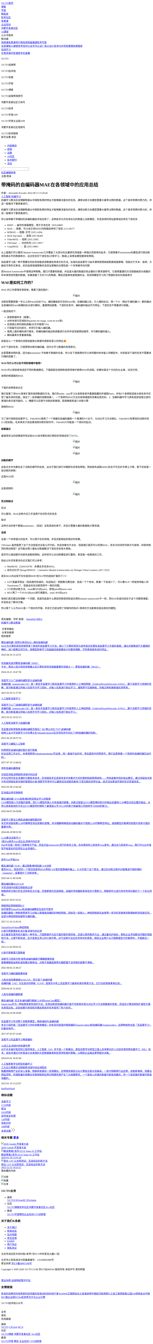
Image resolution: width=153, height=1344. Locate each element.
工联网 (118, 1293)
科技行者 (54, 1293)
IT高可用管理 (8, 952)
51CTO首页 (7, 3)
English (10, 1241)
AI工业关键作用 (15, 1046)
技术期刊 (12, 160)
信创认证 (27, 46)
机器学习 (6, 622)
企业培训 (6, 24)
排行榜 (19, 42)
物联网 (19, 792)
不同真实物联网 (16, 887)
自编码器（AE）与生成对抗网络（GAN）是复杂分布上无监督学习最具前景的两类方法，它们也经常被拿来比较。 (61, 983)
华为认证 (37, 46)
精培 (21, 1214)
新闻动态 (12, 1231)
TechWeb (63, 1293)
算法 (13, 622)
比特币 (12, 792)
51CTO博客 (13, 1207)
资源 (8, 53)
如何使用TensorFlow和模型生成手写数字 (27, 909)
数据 (18, 622)
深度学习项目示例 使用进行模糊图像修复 (27, 959)
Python (16, 927)
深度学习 (15, 698)
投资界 (25, 1297)
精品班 (4, 14)
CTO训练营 (40, 1214)
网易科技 (25, 1293)
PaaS (7, 1088)
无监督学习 (17, 1039)
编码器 (14, 973)
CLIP (21, 884)
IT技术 (55, 46)
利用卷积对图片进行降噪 (19, 750)
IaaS (3, 1088)
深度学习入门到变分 (21, 680)
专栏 (22, 53)
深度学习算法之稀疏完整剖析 (21, 819)
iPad (17, 859)
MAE (16, 884)
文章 (3, 53)
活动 (9, 163)
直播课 (33, 42)
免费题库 (77, 46)
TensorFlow (7, 927)
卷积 (3, 768)
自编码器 (25, 723)
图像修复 (22, 973)
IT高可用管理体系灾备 (21, 931)
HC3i (25, 1200)
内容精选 (12, 145)
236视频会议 (138, 1293)
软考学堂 (42, 42)
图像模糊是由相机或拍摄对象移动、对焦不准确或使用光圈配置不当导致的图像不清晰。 (47, 962)
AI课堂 (5, 31)
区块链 (4, 792)
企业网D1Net (14, 1297)
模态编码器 (7, 884)
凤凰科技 (34, 1293)
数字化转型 (17, 1064)
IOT (22, 905)
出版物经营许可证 (20, 1280)
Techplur (32, 1200)
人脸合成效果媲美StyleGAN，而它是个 (26, 980)
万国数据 (20, 952)
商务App (5, 859)
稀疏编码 (27, 1039)
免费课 (4, 21)
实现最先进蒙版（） (20, 663)
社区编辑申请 (8, 172)
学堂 (3, 10)
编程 (13, 744)
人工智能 (6, 698)
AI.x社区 (50, 1207)
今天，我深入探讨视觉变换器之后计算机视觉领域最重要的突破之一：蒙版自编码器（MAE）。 (51, 667)
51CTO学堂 (13, 1214)
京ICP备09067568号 (21, 1263)
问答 (13, 53)
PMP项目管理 (66, 46)
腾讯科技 (15, 1293)
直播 (27, 53)
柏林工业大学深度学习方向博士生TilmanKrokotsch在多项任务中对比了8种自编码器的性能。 (49, 733)
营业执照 (6, 1280)
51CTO (10, 1200)
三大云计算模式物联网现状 (24, 1067)
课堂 (18, 53)
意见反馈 (12, 1238)
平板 (12, 859)
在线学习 (6, 49)
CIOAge (18, 1200)
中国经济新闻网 (99, 1293)
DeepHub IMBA (34, 619)
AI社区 (10, 156)
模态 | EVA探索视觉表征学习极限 (26, 799)
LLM (3, 838)
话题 (9, 153)
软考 (20, 46)
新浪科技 (6, 1293)
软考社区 (6, 17)
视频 (9, 149)
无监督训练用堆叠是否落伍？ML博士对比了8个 (36, 729)
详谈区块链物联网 (19, 774)
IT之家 (111, 1293)
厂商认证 (47, 46)
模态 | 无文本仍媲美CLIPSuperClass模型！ (31, 1000)
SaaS (12, 1088)
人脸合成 (6, 994)
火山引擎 (40, 1297)
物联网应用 (7, 905)
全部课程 (6, 46)
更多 (16, 1137)
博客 (3, 7)
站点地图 (12, 1234)
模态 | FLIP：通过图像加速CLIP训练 (26, 866)
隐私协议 (12, 1248)
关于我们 (12, 1227)
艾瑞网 (71, 1293)
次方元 (32, 1297)
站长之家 (79, 1293)
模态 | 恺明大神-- (24, 642)
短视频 (26, 42)
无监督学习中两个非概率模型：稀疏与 (30, 1021)
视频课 (4, 42)
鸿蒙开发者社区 (9, 28)
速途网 (87, 1293)
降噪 (18, 768)
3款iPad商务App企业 (20, 841)
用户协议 (12, 1244)
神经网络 (24, 927)
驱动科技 (44, 1293)
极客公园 (127, 1293)
